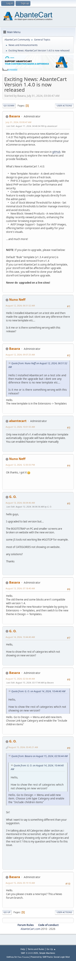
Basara (14, 116)
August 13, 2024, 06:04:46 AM (20, 502)
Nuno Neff (17, 299)
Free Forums (23, 957)
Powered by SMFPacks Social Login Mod (50, 957)
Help (22, 949)
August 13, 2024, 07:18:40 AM (20, 588)
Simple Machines (47, 953)
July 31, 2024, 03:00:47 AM (18, 122)
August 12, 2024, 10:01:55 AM (20, 426)
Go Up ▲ (51, 949)
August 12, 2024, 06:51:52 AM (20, 305)
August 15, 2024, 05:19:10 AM (20, 882)
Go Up (7, 912)
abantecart (18, 421)
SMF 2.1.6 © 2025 (29, 953)
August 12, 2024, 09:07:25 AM (20, 354)
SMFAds (10, 957)
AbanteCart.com (30, 929)
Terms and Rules (36, 949)
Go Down (9, 105)
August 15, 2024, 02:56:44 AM (20, 678)
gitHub (56, 152)
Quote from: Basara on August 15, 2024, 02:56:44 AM (39, 756)
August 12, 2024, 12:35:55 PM (20, 464)
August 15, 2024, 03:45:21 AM (23, 747)
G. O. (13, 497)
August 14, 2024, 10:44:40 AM (20, 637)
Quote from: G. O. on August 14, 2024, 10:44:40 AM (38, 691)
